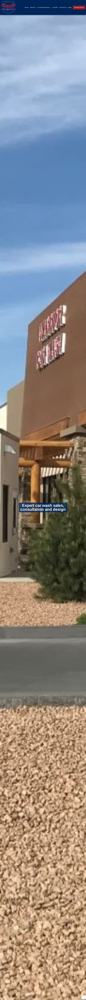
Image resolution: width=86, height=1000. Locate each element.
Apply (70, 7)
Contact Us (62, 7)
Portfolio (55, 7)
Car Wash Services (43, 7)
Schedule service (79, 7)
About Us (33, 7)
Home (26, 7)
